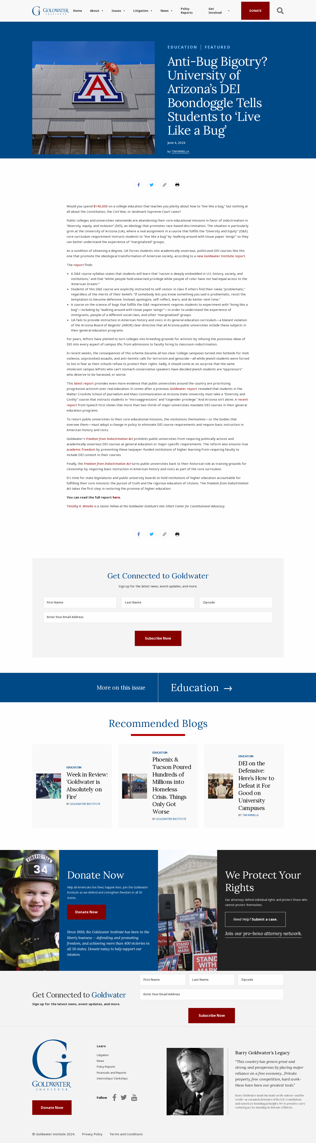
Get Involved (215, 11)
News (165, 11)
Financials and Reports (111, 1073)
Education (182, 47)
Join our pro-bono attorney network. (263, 933)
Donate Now (86, 911)
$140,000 (101, 206)
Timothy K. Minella (80, 506)
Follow (102, 1097)
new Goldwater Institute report (221, 256)
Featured (218, 47)
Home (77, 11)
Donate (255, 11)
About (94, 11)
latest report (84, 383)
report (79, 265)
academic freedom (81, 449)
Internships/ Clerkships (112, 1078)
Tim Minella (180, 151)
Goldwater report (183, 388)
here (116, 497)
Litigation (140, 11)
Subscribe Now (158, 638)
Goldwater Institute (85, 804)
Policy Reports (187, 11)
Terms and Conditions (126, 1134)
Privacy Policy (92, 1134)
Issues (116, 11)
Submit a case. (255, 919)
